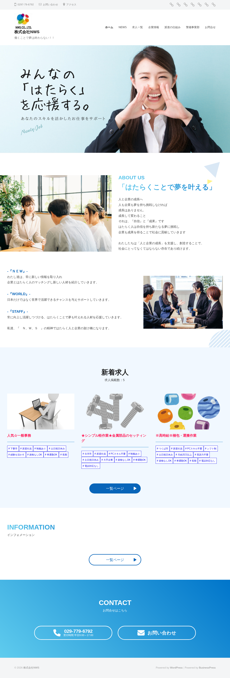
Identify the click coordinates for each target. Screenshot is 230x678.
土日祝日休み (58, 448)
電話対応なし (92, 466)
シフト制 (211, 448)
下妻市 (13, 448)
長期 (64, 454)
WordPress (176, 667)
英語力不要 (202, 454)
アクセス (71, 4)
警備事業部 (192, 27)
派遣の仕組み (172, 27)
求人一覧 (137, 27)
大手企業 (108, 460)
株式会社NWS (27, 32)
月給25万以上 (185, 454)
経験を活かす (17, 454)
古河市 (88, 453)
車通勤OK (52, 454)
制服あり (41, 448)
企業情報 (153, 27)
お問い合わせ (50, 4)
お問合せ (210, 27)
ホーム (109, 27)
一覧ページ (115, 488)
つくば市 (163, 448)
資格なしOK (35, 454)
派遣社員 (27, 448)
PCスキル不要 (118, 453)
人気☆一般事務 (19, 435)
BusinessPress (207, 667)
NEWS (123, 27)
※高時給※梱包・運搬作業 (176, 435)
